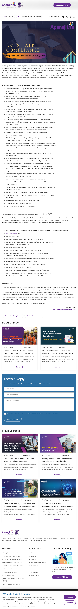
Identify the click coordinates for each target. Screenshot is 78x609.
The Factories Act (11, 234)
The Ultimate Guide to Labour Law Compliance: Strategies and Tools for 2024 (57, 353)
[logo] (12, 5)
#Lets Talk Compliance (34, 316)
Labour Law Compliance (35, 17)
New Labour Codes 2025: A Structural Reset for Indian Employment (19, 460)
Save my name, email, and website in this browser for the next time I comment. (32, 413)
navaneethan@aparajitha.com (64, 309)
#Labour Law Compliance (12, 316)
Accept (70, 597)
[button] (75, 5)
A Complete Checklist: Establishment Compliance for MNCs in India (57, 460)
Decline (70, 603)
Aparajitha (23, 17)
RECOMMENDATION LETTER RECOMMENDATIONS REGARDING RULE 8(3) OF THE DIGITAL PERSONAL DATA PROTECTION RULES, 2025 (57, 507)
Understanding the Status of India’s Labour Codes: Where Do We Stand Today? (18, 353)
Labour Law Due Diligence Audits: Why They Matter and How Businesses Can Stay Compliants (19, 506)
